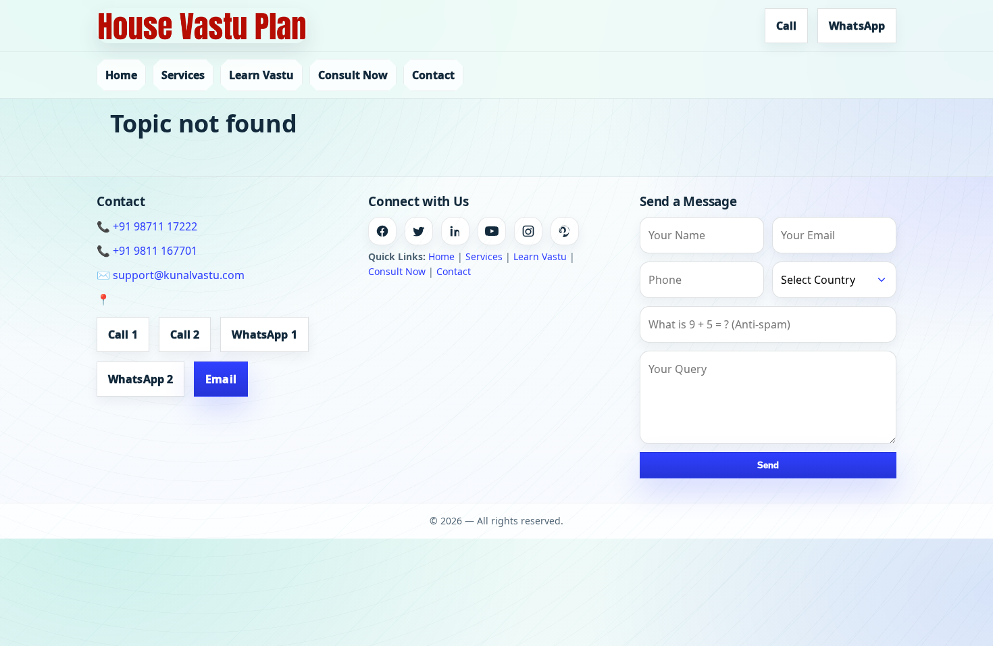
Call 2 (185, 334)
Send (768, 465)
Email (220, 379)
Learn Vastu (261, 75)
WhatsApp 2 (140, 379)
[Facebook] (382, 231)
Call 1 (123, 334)
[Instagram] (528, 231)
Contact (433, 75)
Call (786, 25)
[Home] (202, 25)
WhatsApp (857, 25)
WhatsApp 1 (264, 334)
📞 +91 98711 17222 (147, 226)
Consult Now (353, 75)
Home (121, 75)
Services (183, 75)
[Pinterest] (565, 231)
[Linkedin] (455, 231)
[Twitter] (419, 231)
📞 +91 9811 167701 (147, 250)
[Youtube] (492, 231)
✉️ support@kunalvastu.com (171, 275)
